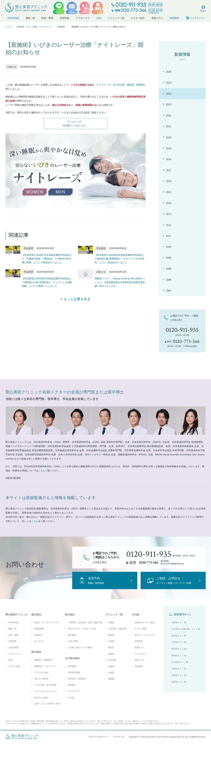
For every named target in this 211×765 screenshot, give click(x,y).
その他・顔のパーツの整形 (80, 647)
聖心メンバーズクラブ (145, 635)
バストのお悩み (41, 672)
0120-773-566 (148, 562)
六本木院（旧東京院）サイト (184, 629)
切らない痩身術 (41, 679)
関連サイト (140, 647)
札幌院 (111, 622)
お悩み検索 (14, 647)
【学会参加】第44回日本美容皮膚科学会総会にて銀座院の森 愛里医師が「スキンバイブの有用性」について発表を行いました (119, 259)
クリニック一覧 (116, 18)
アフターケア (83, 18)
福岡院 (139, 84)
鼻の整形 (72, 635)
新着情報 (61, 27)
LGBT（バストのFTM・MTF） (48, 704)
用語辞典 (139, 666)
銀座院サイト (177, 636)
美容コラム (157, 18)
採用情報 (174, 18)
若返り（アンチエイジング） (47, 622)
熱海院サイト (177, 655)
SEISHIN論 (13, 18)
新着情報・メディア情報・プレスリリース (34, 27)
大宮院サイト (177, 642)
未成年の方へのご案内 (145, 622)
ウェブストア (141, 654)
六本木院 (120, 84)
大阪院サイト (177, 669)
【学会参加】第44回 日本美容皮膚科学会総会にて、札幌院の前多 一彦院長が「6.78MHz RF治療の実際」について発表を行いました (47, 259)
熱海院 (111, 654)
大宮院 (111, 641)
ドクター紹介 (138, 18)
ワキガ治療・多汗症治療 (45, 685)
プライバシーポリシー (97, 737)
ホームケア (39, 641)
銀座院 (111, 635)
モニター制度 (141, 629)
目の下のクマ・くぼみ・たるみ (82, 629)
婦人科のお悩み (41, 697)
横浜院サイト (177, 649)
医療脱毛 (38, 635)
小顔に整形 (73, 641)
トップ (8, 27)
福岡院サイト (177, 682)
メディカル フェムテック (45, 691)
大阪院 (111, 666)
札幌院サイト (177, 622)
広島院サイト (177, 675)
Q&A (98, 18)
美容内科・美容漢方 (77, 679)
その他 (71, 697)
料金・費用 (47, 18)
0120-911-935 (148, 554)
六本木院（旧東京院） (118, 629)
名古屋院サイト (178, 662)
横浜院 (130, 84)
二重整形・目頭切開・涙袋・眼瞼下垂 (85, 622)
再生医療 (72, 666)
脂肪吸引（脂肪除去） (44, 660)
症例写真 (64, 18)
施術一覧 (30, 18)
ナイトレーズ (104, 84)
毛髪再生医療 (74, 672)
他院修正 (72, 685)
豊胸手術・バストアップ (45, 666)
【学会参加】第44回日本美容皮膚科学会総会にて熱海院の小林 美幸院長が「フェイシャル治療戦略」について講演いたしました (47, 282)
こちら (41, 470)
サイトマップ (118, 737)
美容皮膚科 (39, 629)
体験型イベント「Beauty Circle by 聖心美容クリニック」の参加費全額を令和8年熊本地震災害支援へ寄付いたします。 (120, 282)
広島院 (111, 672)
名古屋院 (112, 660)
